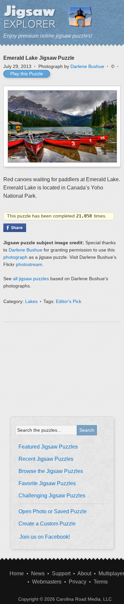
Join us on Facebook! (45, 537)
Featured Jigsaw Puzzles (48, 447)
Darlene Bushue (87, 66)
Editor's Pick (68, 301)
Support (61, 573)
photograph (15, 257)
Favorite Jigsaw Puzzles (47, 483)
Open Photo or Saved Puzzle (53, 511)
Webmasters (47, 582)
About (84, 573)
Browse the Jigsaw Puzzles (51, 471)
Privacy (77, 582)
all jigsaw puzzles (31, 278)
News (38, 573)
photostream (29, 264)
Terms (101, 582)
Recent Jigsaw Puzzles (46, 459)
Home (17, 573)
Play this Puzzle (26, 73)
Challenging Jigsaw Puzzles (52, 495)
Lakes (31, 301)
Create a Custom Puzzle (47, 523)
